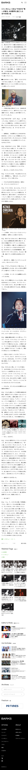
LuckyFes (3, 750)
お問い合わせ (18, 732)
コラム (2, 744)
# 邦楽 (3, 557)
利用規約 (18, 735)
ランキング (3, 735)
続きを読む (23, 543)
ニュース (3, 732)
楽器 (2, 747)
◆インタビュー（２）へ (8, 539)
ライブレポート (4, 741)
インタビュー (4, 738)
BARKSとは (18, 729)
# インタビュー (5, 554)
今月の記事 (3, 729)
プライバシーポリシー (20, 738)
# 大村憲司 (4, 552)
